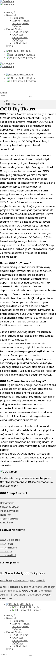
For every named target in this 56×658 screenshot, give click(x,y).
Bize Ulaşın (6, 522)
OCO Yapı (17, 40)
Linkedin (40, 580)
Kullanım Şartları (31, 587)
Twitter (17, 580)
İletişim (9, 46)
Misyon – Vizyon (21, 20)
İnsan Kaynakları (20, 23)
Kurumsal (11, 15)
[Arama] (30, 96)
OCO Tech (17, 34)
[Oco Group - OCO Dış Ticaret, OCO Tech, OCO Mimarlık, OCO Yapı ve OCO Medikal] (7, 2)
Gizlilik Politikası (9, 518)
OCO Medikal (19, 43)
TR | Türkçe (27, 51)
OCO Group (29, 591)
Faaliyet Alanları (14, 29)
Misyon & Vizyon (9, 507)
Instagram (28, 580)
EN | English (28, 54)
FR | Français (29, 57)
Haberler (16, 26)
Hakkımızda (18, 18)
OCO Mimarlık (20, 37)
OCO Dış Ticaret (20, 32)
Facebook (6, 580)
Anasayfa (11, 12)
